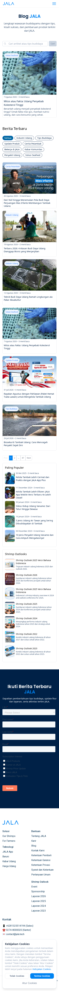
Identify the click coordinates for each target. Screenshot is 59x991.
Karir (33, 840)
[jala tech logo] (8, 3)
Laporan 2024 (38, 905)
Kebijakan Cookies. (42, 969)
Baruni (5, 856)
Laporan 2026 (38, 896)
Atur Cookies (29, 983)
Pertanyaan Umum (40, 874)
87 (23, 458)
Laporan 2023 (38, 910)
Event (34, 886)
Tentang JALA (38, 836)
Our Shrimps (8, 836)
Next (29, 458)
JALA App (7, 851)
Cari (53, 43)
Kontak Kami (37, 850)
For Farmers (8, 840)
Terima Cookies (42, 975)
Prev (6, 458)
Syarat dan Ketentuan (42, 869)
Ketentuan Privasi (40, 865)
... (18, 458)
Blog (33, 845)
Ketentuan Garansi (40, 860)
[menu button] (54, 3)
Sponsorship (38, 891)
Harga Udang (9, 866)
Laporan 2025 (38, 901)
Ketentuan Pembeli (41, 855)
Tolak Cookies (17, 975)
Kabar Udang (9, 861)
